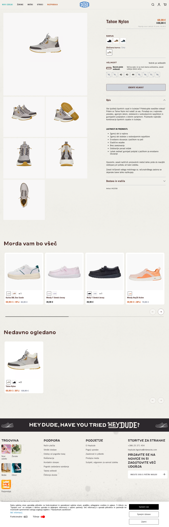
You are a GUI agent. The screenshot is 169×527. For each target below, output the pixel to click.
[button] (161, 312)
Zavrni (143, 522)
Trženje (36, 517)
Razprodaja (52, 4)
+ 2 (20, 382)
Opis (108, 100)
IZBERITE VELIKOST (136, 87)
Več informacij (16, 512)
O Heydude (90, 445)
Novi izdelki (7, 4)
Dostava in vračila (115, 181)
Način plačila (49, 445)
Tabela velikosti (50, 471)
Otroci (40, 4)
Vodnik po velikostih (157, 63)
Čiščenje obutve (50, 475)
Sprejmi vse (144, 507)
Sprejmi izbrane (144, 514)
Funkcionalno (16, 517)
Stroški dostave (50, 450)
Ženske (20, 4)
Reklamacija (49, 458)
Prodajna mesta (92, 458)
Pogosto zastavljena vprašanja (56, 466)
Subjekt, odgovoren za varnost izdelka (102, 462)
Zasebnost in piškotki (95, 454)
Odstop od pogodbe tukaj (54, 454)
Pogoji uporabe (92, 450)
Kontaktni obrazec (51, 462)
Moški (30, 4)
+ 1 (20, 293)
